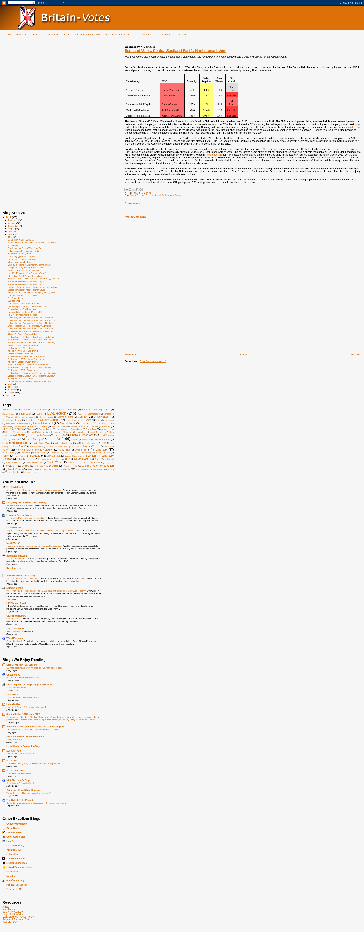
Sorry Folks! (13, 245)
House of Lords (107, 429)
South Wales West (34, 462)
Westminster (98, 469)
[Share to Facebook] (137, 189)
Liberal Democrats (81, 435)
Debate (87, 420)
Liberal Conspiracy (16, 863)
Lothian (74, 439)
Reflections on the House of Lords (23, 251)
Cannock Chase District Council (20, 417)
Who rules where (15, 628)
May (10, 237)
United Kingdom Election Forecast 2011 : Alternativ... (31, 317)
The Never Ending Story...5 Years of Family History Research (34, 763)
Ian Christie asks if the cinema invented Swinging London (32, 729)
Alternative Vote (9, 409)
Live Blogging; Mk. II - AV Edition (22, 295)
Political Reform (103, 452)
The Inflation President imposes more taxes (26, 518)
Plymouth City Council (60, 453)
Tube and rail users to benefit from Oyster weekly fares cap (34, 546)
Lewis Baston (13, 527)
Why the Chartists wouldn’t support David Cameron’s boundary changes (39, 530)
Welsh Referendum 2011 (39, 469)
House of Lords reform (15, 432)
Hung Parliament (37, 432)
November (13, 220)
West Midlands (62, 469)
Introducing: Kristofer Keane (20, 262)
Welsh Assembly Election (98, 465)
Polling (6, 456)
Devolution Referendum (17, 423)
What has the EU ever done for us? (22, 697)
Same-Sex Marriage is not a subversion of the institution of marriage (37, 803)
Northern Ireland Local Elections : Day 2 (26, 281)
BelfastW (86, 409)
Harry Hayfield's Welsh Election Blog (26, 502)
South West (54, 462)
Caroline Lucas (46, 417)
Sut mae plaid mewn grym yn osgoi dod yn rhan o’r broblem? (34, 668)
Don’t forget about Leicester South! (23, 304)
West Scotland (82, 469)
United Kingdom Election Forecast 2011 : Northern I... (32, 323)
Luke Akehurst (14, 750)
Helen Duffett (13, 704)
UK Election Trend (16, 603)
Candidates (108, 414)
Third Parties (94, 462)
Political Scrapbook (16, 884)
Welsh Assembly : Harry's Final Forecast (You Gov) (31, 342)
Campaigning (94, 414)
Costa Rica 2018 (14, 641)
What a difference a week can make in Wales (28, 365)
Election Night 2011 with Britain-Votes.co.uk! (28, 306)
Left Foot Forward (15, 858)
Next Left (11, 876)
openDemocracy (15, 880)
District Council (43, 423)
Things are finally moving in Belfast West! (26, 268)
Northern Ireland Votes (117, 34)
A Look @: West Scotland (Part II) (23, 351)
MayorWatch (13, 543)
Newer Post (131, 354)
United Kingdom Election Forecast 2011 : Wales (29, 326)
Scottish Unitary (27, 459)
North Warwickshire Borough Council (62, 446)
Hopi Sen (11, 841)
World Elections (14, 638)
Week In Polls (70, 466)
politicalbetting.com (16, 555)
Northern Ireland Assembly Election (34, 449)
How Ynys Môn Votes (16, 687)
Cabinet (80, 414)
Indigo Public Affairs (12, 914)
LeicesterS (59, 435)
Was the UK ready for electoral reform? (26, 270)
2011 (9, 217)
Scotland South (54, 456)
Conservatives (101, 416)
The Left (81, 463)
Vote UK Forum (10, 921)
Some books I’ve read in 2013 (20, 783)
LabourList (12, 854)
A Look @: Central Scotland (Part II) (24, 334)
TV (7, 466)
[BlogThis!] (130, 189)
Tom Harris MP (14, 889)
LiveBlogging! (14, 301)
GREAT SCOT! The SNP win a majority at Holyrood (31, 292)
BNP (108, 409)
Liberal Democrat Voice (19, 867)
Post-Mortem (20, 456)
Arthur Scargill (57, 410)
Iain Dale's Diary (15, 845)
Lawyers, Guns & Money (19, 515)
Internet (69, 432)
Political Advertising (82, 453)
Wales (55, 466)
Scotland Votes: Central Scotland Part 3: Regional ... (31, 331)
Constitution (30, 420)
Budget (40, 414)
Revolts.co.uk (13, 568)
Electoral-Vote (14, 832)
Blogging (98, 409)
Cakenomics (13, 674)
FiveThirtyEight (14, 487)
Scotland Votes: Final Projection (22, 309)
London (15, 439)
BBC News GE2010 (12, 912)
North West (90, 446)
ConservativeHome (16, 823)
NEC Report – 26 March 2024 (20, 753)
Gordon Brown (45, 429)
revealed (348, 127)
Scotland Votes (143, 34)
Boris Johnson (8, 414)
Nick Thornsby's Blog (18, 780)
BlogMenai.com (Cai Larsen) (21, 665)
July (10, 231)
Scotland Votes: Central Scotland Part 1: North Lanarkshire (175, 50)
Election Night (20, 426)
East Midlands (67, 423)
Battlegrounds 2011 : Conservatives (24, 370)
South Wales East (14, 462)
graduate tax (61, 429)
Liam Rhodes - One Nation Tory (23, 746)
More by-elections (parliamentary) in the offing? (29, 265)
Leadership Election (40, 435)
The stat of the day (15, 558)
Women (110, 469)
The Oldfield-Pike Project (19, 800)
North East (18, 446)
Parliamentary (99, 449)
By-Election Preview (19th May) (22, 259)
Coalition (82, 416)
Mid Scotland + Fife (64, 443)
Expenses (93, 426)
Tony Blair (109, 462)
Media (5, 443)
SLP (59, 459)
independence (55, 432)
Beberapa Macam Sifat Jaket (20, 505)
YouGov (29, 472)
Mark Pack (12, 871)
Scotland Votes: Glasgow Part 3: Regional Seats (30, 367)
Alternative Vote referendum (34, 409)
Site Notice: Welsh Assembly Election (25, 276)
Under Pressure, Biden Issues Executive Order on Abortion (33, 490)
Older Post (356, 354)
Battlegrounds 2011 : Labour (20, 378)
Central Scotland (137, 195)
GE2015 (19, 429)
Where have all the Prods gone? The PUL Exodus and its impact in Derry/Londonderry (46, 591)
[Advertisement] (153, 326)
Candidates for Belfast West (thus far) (25, 248)
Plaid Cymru (40, 452)
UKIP (15, 466)
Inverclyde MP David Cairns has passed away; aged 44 (33, 278)
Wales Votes (164, 34)
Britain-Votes (24, 413)
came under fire (213, 154)
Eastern (86, 423)
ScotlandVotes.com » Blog (20, 575)
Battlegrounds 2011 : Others (20, 348)
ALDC (5, 907)
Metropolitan (19, 442)
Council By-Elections (58, 34)
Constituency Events (12, 420)
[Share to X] (133, 189)
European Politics (77, 426)
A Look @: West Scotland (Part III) (23, 345)
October (12, 223)
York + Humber (13, 472)
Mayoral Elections (102, 439)
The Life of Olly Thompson (18, 773)
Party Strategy (9, 452)
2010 (9, 395)
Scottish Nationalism (73, 456)
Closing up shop (14, 619)
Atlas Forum (8, 909)
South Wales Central (104, 459)
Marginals (86, 439)
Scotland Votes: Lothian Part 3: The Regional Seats (31, 340)
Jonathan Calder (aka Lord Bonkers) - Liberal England (35, 726)
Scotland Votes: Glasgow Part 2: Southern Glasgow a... (33, 373)
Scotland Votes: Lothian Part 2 (21, 354)
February (12, 390)
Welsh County (15, 469)
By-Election (56, 413)
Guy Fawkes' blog (15, 837)
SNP (67, 459)
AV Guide (182, 34)
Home (7, 34)
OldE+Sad (64, 449)
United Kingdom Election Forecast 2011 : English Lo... (32, 320)
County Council (49, 419)
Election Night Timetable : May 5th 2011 (26, 312)
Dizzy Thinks (13, 828)
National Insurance (90, 443)
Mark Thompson (15, 770)
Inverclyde (81, 432)
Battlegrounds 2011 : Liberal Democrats (26, 359)
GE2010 (36, 34)
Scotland (149, 195)
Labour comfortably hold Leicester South (26, 290)
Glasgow (31, 429)
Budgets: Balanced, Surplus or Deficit (23, 677)
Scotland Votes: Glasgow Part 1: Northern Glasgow (31, 376)
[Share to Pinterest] (141, 189)
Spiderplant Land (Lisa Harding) (23, 790)
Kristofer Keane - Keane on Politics (25, 736)
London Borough (33, 439)
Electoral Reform (38, 426)
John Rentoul (13, 850)
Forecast (106, 426)
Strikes (71, 463)
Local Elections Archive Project (18, 917)
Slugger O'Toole (14, 588)
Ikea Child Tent (13, 631)
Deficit (98, 420)
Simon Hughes (47, 459)
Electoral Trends (59, 427)
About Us (21, 34)
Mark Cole (11, 760)
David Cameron (73, 420)
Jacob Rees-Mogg (98, 432)
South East (81, 458)
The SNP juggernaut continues (22, 256)
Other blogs (80, 450)
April (10, 384)
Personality (25, 453)
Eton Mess (12, 694)
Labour (20, 435)
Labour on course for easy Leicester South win (29, 381)
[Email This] (126, 189)
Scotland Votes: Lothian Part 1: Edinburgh (27, 356)
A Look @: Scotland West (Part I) (23, 362)
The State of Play (15, 298)
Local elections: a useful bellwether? (23, 578)
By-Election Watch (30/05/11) (21, 240)
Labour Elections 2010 (87, 34)
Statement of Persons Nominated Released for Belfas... (33, 242)
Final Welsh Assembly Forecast (22, 315)
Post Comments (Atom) (153, 361)
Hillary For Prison (14, 739)
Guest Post (91, 429)
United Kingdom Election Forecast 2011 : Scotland (30, 329)
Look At (53, 439)
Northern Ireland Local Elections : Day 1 (26, 284)
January (12, 392)
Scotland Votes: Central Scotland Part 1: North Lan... (32, 337)
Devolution (109, 420)
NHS (104, 443)
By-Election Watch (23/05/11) (21, 253)
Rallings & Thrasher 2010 (15, 919)
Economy (103, 423)
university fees (41, 466)
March (11, 387)
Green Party (76, 429)
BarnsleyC (72, 409)
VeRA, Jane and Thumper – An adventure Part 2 (28, 793)
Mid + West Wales (42, 443)
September (13, 226)
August (11, 228)
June (10, 234)
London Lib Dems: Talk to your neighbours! (26, 707)
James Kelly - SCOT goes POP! (23, 714)
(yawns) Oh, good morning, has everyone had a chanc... (34, 287)
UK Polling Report (16, 616)
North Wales (35, 446)
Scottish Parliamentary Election (168, 195)
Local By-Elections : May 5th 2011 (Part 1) (27, 273)
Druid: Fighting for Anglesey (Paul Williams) (29, 684)
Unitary (25, 466)
